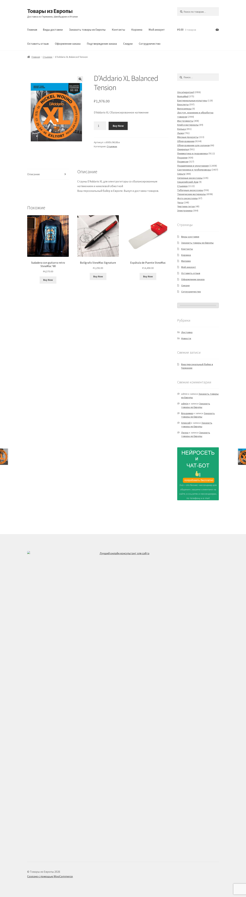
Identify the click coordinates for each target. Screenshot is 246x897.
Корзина (136, 29)
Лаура (184, 432)
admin (184, 403)
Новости (186, 338)
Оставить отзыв (38, 43)
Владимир (187, 413)
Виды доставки (53, 29)
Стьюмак (47, 57)
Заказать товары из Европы (87, 29)
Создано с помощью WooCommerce (50, 876)
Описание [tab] (33, 174)
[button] (80, 79)
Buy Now (118, 125)
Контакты (118, 29)
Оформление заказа (67, 43)
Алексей (186, 422)
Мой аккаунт (157, 29)
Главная (32, 29)
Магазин (186, 261)
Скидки (128, 43)
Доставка (187, 332)
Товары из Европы (50, 11)
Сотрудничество (149, 43)
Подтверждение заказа (102, 43)
